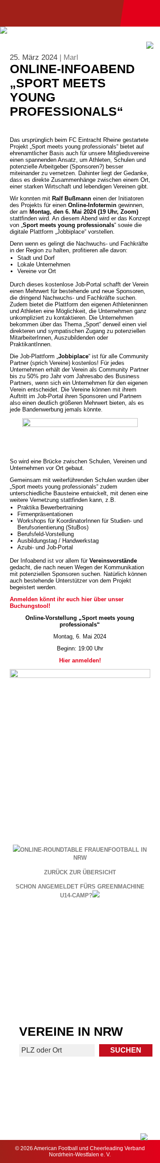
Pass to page (39, 935)
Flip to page (120, 931)
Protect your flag (39, 963)
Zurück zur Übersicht (80, 872)
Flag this (39, 996)
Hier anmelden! (80, 660)
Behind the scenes (120, 996)
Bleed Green (121, 963)
